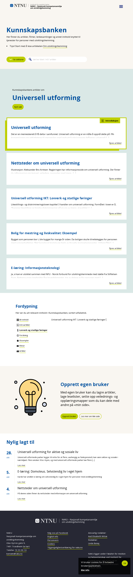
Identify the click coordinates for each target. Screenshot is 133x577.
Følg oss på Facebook (57, 533)
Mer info (85, 570)
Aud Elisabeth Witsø (97, 536)
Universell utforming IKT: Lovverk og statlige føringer (51, 198)
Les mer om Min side (90, 416)
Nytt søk (18, 107)
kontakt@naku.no (14, 553)
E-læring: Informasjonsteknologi (35, 268)
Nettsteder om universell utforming (45, 163)
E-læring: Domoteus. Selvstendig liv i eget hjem (50, 471)
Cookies (51, 543)
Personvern (53, 540)
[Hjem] (36, 6)
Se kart (26, 546)
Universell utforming (31, 127)
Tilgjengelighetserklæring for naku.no (65, 547)
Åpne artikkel (115, 143)
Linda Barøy (94, 543)
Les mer (21, 465)
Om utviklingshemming (55, 46)
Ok (125, 563)
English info (52, 536)
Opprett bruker (69, 416)
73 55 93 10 (21, 550)
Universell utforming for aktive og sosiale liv (48, 452)
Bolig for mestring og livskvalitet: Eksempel (44, 233)
